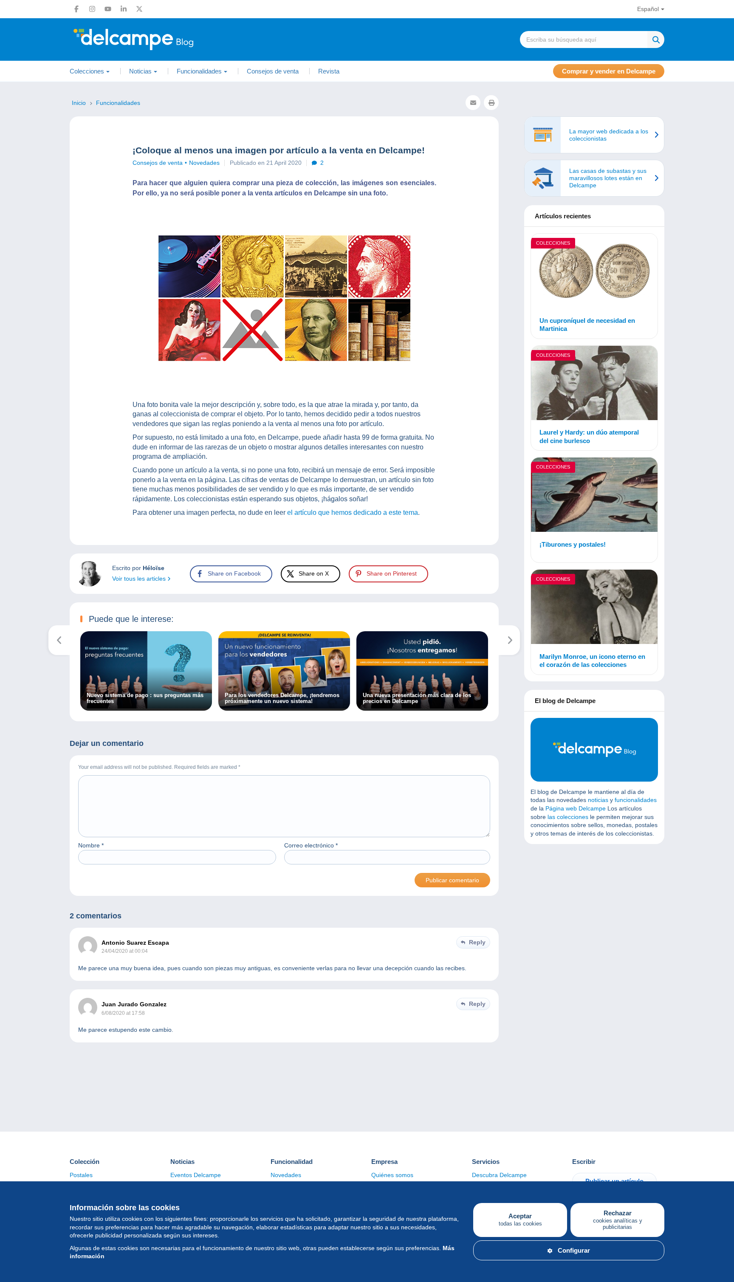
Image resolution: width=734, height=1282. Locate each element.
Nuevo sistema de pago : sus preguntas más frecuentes (145, 698)
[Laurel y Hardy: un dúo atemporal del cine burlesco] (594, 384)
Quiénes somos (392, 1175)
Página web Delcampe (575, 808)
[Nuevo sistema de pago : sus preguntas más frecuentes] (146, 706)
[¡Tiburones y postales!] (594, 495)
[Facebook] (76, 9)
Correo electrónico (311, 845)
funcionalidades (636, 799)
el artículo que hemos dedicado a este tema (352, 512)
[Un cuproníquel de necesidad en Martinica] (594, 272)
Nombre (91, 845)
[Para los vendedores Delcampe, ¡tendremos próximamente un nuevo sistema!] (284, 706)
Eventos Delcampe (195, 1175)
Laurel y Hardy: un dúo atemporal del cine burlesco (589, 436)
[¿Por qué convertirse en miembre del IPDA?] (59, 640)
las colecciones (568, 816)
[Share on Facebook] (13, 457)
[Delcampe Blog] (152, 39)
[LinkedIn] (123, 9)
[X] (139, 9)
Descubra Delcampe (499, 1175)
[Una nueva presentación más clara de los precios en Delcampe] (422, 706)
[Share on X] (13, 477)
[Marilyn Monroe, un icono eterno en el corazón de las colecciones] (594, 608)
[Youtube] (108, 9)
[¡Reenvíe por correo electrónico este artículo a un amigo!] (473, 102)
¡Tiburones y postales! (572, 544)
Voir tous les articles (139, 578)
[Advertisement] (594, 912)
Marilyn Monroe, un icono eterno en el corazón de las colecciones (592, 661)
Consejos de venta (273, 71)
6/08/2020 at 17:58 (123, 1013)
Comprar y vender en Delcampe (608, 71)
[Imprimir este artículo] (491, 102)
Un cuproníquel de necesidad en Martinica (587, 325)
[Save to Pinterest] (13, 497)
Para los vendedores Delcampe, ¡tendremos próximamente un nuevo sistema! (282, 698)
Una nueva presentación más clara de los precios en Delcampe (417, 698)
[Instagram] (92, 9)
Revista (328, 71)
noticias (598, 799)
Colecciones (553, 243)
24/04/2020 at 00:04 (125, 951)
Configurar (574, 1250)
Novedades (204, 162)
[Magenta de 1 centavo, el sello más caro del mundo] (509, 640)
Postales (81, 1175)
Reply (477, 942)
